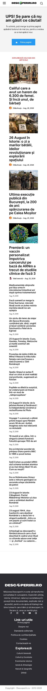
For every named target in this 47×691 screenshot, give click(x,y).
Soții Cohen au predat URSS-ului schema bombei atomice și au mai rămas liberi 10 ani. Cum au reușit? (23, 466)
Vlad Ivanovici (18, 278)
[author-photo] (11, 108)
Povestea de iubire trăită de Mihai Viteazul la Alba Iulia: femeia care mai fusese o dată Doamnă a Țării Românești (22, 359)
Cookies (23, 639)
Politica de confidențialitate (23, 635)
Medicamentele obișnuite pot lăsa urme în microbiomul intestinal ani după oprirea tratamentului (22, 289)
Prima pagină (23, 622)
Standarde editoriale (23, 631)
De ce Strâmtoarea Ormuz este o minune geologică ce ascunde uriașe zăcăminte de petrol (22, 481)
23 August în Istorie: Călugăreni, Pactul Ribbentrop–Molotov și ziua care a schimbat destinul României (23, 497)
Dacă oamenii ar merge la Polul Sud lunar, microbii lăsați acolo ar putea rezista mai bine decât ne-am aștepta (23, 305)
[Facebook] (11, 613)
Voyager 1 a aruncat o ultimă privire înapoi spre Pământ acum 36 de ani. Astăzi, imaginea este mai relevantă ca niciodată (23, 423)
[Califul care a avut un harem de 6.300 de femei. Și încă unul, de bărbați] (23, 74)
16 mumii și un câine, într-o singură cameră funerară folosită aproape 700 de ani (23, 438)
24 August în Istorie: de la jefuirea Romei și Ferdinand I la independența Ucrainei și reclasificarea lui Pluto (23, 407)
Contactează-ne (23, 643)
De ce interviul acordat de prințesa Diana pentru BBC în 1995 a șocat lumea (22, 451)
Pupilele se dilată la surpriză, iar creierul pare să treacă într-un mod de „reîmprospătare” (23, 391)
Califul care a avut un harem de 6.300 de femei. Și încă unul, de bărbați (23, 95)
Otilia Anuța (17, 108)
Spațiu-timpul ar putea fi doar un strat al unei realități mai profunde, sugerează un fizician (23, 376)
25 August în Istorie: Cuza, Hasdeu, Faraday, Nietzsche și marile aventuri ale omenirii (23, 342)
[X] (23, 613)
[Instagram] (17, 613)
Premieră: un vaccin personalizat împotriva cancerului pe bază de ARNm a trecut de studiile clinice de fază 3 (23, 260)
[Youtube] (29, 613)
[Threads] (35, 613)
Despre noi (23, 626)
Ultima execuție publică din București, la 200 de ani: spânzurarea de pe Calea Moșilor (23, 203)
